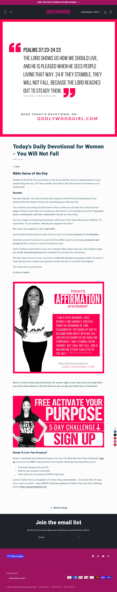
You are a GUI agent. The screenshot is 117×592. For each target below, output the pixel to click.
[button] (5, 12)
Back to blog (60, 507)
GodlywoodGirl (17, 587)
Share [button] (17, 167)
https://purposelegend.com (33, 487)
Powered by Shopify (30, 587)
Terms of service (69, 587)
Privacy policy (56, 587)
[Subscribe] (78, 537)
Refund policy (44, 587)
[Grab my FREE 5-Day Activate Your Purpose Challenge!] (58, 447)
